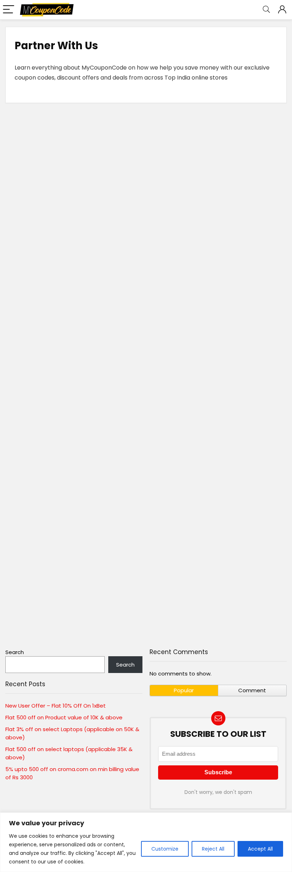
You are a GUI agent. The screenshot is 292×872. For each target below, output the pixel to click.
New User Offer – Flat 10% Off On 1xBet (55, 705)
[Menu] (8, 9)
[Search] (266, 9)
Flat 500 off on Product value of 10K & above (63, 717)
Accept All (260, 848)
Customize (164, 848)
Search (14, 652)
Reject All (213, 848)
